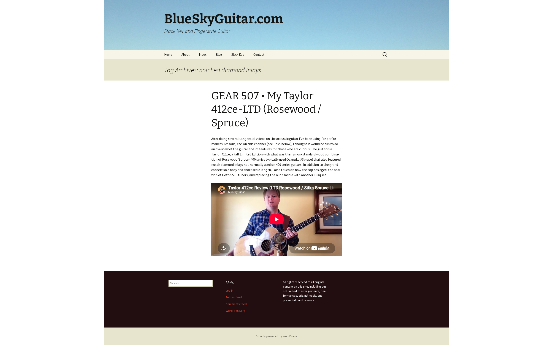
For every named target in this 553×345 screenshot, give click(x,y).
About (185, 54)
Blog (219, 54)
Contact (258, 54)
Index (203, 54)
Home (168, 54)
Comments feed (236, 304)
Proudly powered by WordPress (276, 336)
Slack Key (237, 54)
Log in (229, 291)
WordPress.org (235, 311)
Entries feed (234, 297)
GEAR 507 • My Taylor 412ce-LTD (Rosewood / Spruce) (266, 109)
